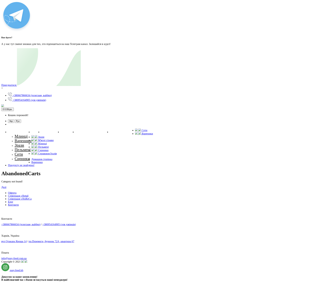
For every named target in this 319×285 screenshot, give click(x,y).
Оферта (12, 192)
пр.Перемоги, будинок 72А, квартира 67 (51, 241)
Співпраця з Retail (18, 195)
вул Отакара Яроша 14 (14, 241)
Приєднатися (9, 85)
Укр (11, 121)
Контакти (13, 204)
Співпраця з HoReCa (20, 198)
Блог (10, 201)
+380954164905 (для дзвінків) (59, 224)
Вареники (37, 162)
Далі (3, 187)
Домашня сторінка (41, 159)
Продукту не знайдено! (21, 165)
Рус (18, 121)
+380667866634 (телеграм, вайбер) (20, 224)
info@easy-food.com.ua (14, 258)
